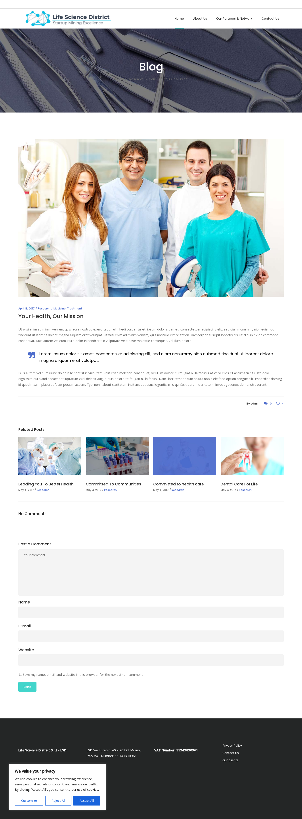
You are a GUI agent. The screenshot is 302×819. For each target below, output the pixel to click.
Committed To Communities (113, 484)
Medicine (60, 308)
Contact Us (230, 753)
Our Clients (230, 760)
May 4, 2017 (26, 490)
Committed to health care (178, 484)
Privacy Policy (232, 745)
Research (136, 79)
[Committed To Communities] (117, 456)
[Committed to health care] (184, 456)
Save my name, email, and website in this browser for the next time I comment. (83, 674)
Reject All (58, 800)
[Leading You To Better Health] (49, 456)
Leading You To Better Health (46, 484)
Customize (29, 800)
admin (254, 403)
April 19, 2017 (26, 308)
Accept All (87, 800)
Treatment (74, 308)
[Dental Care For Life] (252, 456)
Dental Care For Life (239, 484)
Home (119, 79)
